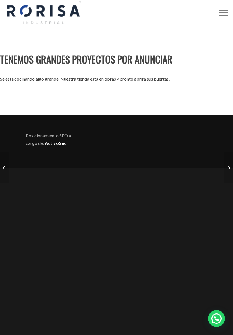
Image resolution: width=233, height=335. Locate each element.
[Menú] (220, 13)
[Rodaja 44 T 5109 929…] (228, 167)
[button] (216, 318)
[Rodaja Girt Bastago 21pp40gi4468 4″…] (4, 167)
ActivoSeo (56, 143)
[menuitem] (220, 13)
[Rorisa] (44, 13)
